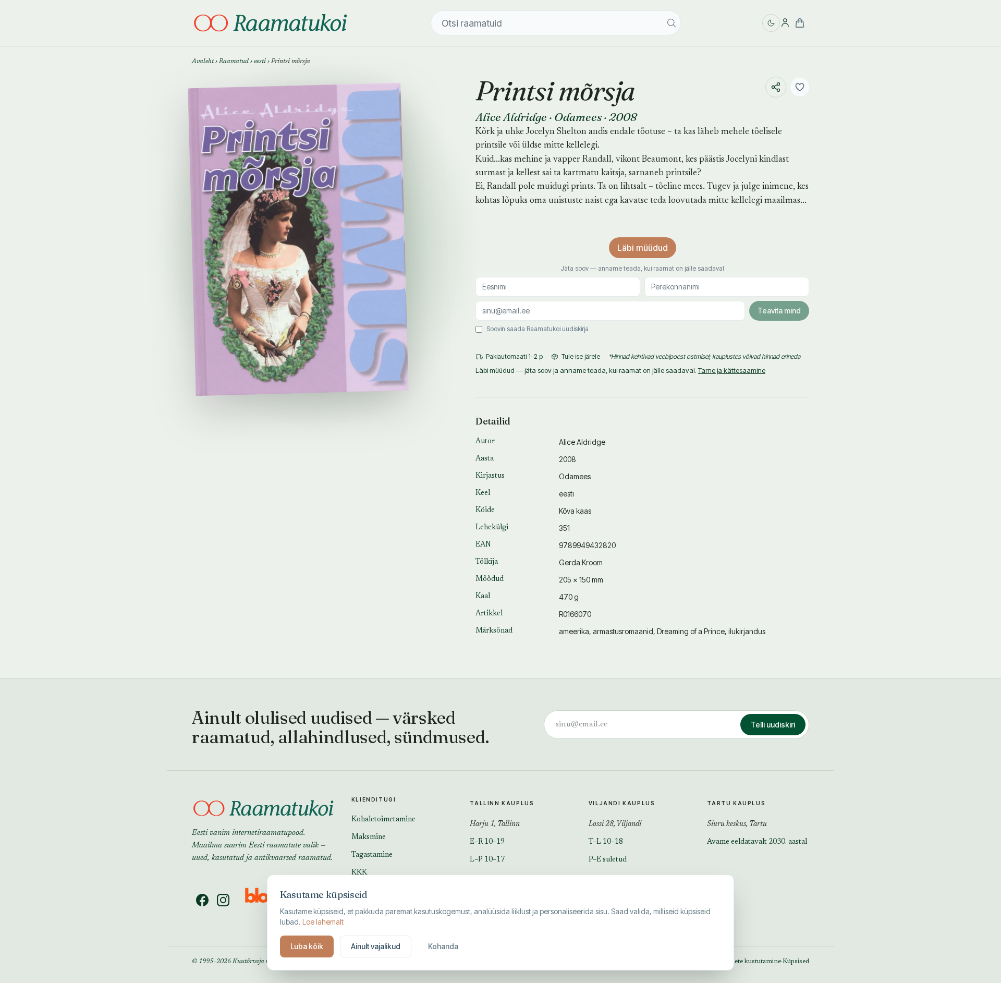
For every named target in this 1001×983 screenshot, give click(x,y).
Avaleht (203, 61)
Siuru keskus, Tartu (737, 824)
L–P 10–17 (487, 860)
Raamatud (234, 61)
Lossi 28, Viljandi (615, 824)
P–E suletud (608, 860)
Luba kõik (306, 946)
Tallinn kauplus (502, 803)
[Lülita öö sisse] (771, 23)
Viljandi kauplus (622, 803)
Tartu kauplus (736, 803)
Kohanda (443, 946)
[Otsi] (671, 23)
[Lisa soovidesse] (799, 87)
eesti (260, 61)
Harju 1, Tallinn (495, 824)
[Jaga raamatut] (775, 87)
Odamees (578, 117)
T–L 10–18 (606, 842)
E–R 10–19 (487, 842)
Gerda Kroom (581, 562)
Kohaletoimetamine (383, 819)
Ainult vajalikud (375, 946)
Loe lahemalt (323, 921)
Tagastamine (372, 855)
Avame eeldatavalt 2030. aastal (757, 842)
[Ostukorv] (799, 23)
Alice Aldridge (511, 117)
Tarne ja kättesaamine (731, 370)
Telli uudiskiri (773, 724)
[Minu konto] (785, 23)
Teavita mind (779, 310)
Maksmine (368, 837)
